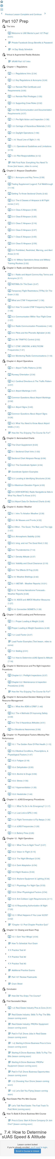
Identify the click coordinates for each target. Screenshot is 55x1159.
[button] (1, 2)
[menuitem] (1, 6)
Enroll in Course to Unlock (27, 1151)
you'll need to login (39, 1147)
